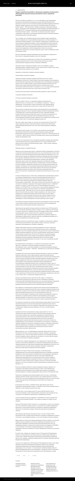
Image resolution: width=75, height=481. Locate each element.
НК (28, 455)
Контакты (14, 3)
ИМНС (24, 455)
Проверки (34, 455)
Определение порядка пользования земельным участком (21, 465)
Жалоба (18, 455)
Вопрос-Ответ (7, 3)
